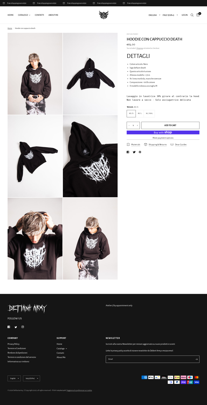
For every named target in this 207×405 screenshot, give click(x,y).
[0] (197, 15)
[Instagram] (25, 327)
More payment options (163, 138)
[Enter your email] (196, 359)
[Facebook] (11, 327)
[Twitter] (18, 327)
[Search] (192, 15)
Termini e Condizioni (17, 348)
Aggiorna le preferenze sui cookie (79, 390)
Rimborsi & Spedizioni (17, 353)
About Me (53, 15)
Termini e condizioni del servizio (22, 357)
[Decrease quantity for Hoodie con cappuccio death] (129, 125)
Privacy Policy (13, 344)
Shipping (139, 48)
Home (10, 15)
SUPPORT (61, 338)
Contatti (39, 15)
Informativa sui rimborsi (18, 361)
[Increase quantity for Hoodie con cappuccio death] (137, 125)
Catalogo (23, 15)
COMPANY (13, 338)
